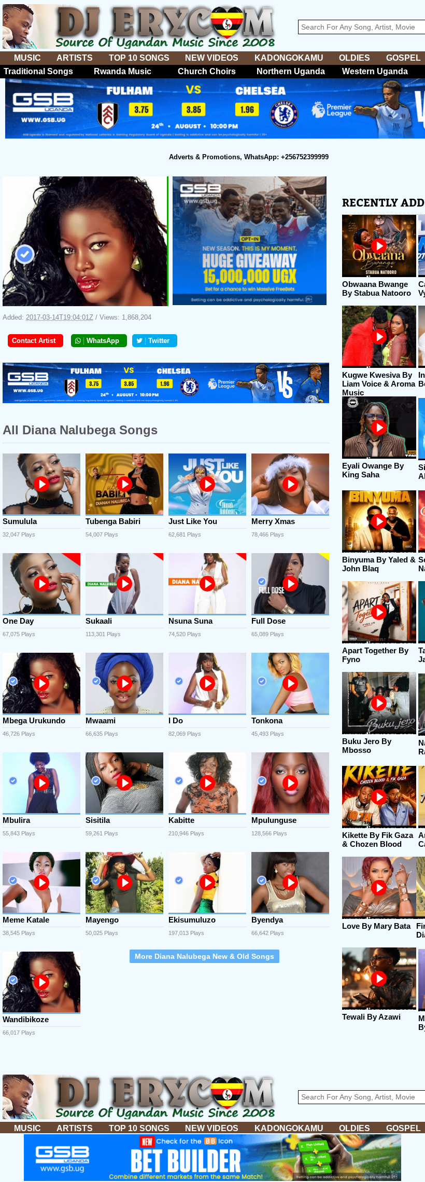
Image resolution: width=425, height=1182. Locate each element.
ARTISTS (74, 57)
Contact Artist (33, 341)
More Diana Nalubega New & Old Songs (204, 956)
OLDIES (354, 57)
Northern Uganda (291, 71)
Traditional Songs (38, 71)
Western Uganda (375, 71)
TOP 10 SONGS (139, 57)
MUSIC (27, 57)
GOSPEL (403, 57)
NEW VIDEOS (211, 57)
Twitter (158, 341)
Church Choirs (207, 71)
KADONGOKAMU (288, 57)
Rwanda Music (122, 71)
